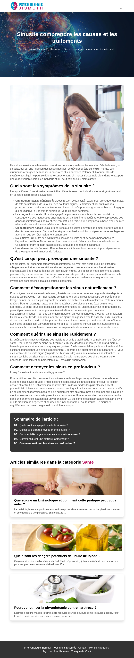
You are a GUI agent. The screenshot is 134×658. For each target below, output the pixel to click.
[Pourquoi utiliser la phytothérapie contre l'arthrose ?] (67, 589)
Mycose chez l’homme (56, 651)
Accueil (22, 49)
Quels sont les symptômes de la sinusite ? (41, 425)
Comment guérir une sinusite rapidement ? (41, 439)
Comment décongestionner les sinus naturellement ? (47, 434)
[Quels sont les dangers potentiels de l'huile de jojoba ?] (67, 537)
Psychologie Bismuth (38, 647)
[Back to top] (125, 649)
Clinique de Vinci (81, 651)
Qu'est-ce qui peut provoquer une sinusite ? (42, 429)
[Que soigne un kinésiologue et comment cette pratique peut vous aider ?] (67, 481)
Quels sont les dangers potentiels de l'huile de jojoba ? (57, 556)
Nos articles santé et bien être (45, 49)
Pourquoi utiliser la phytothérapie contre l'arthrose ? (55, 607)
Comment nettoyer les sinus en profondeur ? (44, 443)
